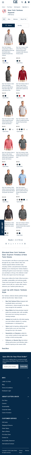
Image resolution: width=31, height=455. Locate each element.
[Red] (19, 96)
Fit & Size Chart (6, 434)
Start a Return (6, 431)
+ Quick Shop (5, 62)
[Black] (22, 199)
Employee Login (6, 390)
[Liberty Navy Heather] (5, 233)
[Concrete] (17, 129)
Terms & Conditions (7, 387)
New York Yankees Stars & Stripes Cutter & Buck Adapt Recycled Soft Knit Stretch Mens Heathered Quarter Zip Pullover (8, 156)
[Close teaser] (5, 219)
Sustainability (5, 406)
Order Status (5, 428)
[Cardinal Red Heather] (3, 164)
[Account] (24, 2)
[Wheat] (24, 129)
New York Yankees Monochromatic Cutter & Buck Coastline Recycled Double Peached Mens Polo (22, 191)
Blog (3, 384)
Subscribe (23, 366)
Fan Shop (9, 7)
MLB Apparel (17, 7)
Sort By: (20, 25)
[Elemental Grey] (19, 61)
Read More (5, 348)
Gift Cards (5, 422)
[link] (3, 61)
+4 (26, 200)
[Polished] (5, 129)
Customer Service (9, 418)
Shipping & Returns (7, 425)
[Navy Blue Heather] (5, 164)
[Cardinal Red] (24, 96)
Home (3, 7)
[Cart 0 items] (29, 2)
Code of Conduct (6, 412)
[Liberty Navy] (5, 96)
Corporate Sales (6, 409)
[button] (2, 227)
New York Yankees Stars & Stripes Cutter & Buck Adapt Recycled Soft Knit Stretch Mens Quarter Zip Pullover (22, 87)
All (4, 19)
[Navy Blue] (17, 61)
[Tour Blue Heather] (5, 61)
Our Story (4, 400)
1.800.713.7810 (6, 381)
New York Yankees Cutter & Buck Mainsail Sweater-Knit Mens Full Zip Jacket (8, 224)
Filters (10, 25)
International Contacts (8, 443)
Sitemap (27, 450)
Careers (4, 403)
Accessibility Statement (8, 440)
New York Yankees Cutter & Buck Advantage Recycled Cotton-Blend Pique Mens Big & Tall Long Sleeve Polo (8, 87)
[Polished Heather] (3, 61)
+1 (12, 129)
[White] (7, 96)
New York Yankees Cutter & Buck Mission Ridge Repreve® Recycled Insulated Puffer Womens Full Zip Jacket (22, 50)
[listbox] (24, 25)
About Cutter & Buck (10, 396)
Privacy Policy (21, 451)
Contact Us (5, 437)
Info (3, 377)
